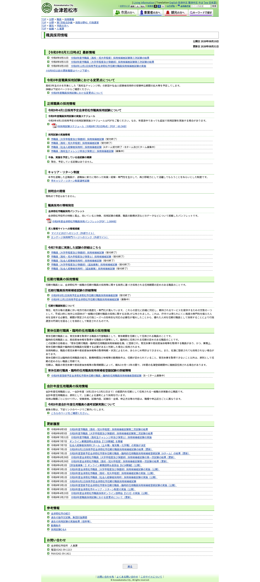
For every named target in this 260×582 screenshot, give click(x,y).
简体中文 (183, 2)
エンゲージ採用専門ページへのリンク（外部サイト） (80, 237)
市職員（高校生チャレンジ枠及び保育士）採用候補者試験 (82, 151)
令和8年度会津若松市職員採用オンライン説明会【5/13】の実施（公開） (110, 493)
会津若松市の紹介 (60, 513)
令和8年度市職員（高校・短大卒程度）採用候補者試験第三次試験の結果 (110, 57)
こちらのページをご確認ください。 (70, 413)
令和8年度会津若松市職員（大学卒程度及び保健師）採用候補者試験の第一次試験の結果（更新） (123, 457)
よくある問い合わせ (127, 576)
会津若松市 (67, 8)
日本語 (212, 2)
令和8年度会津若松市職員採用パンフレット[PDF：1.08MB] (84, 221)
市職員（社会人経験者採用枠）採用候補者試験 (76, 147)
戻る (130, 566)
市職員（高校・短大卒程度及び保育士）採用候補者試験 (81, 256)
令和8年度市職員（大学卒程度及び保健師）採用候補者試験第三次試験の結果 (112, 62)
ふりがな (171, 6)
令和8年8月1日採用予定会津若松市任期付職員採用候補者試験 (84, 295)
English (173, 2)
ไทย (206, 2)
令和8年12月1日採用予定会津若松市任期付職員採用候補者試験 (85, 299)
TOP (43, 19)
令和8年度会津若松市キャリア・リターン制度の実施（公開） (103, 489)
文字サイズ (125, 6)
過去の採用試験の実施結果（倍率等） (71, 521)
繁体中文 (193, 2)
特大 (144, 6)
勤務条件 (56, 525)
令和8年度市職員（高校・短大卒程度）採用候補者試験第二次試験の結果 (109, 429)
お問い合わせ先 (105, 576)
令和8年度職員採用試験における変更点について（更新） (101, 497)
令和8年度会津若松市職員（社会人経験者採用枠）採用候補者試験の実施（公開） (114, 477)
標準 (134, 6)
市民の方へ (63, 25)
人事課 (60, 28)
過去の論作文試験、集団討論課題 (69, 517)
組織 (51, 28)
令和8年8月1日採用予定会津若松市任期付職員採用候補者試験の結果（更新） (111, 449)
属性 (51, 25)
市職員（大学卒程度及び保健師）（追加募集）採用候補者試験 (84, 264)
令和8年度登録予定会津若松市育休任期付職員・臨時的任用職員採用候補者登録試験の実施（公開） (123, 485)
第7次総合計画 (65, 22)
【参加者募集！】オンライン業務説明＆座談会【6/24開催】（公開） (106, 465)
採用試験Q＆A (58, 529)
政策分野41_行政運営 (87, 22)
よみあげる (185, 6)
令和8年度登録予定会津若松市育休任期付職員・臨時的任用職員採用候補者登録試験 (96, 375)
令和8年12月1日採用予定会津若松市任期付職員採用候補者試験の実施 (108, 66)
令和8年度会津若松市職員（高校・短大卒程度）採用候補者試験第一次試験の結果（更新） (120, 461)
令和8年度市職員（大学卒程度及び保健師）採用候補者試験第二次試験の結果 (111, 433)
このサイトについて (151, 576)
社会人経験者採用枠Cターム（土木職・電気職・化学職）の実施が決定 (108, 445)
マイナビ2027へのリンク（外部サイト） (73, 233)
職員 (59, 19)
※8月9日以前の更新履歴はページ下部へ (67, 70)
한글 (200, 2)
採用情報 (69, 19)
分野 (51, 19)
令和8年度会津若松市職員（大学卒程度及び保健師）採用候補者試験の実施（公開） (115, 469)
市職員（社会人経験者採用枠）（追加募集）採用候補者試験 (83, 268)
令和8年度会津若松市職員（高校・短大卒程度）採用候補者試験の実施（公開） (112, 473)
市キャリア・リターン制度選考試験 (70, 180)
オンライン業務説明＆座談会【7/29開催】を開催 (96, 441)
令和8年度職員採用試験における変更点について (77, 92)
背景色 (150, 6)
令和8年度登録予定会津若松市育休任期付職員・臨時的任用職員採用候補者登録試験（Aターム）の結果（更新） (130, 453)
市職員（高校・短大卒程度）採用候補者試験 (75, 143)
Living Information (143, 2)
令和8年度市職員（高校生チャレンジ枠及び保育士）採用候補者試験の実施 (111, 437)
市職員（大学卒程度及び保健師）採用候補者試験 (77, 139)
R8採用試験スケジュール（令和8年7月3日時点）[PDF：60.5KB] (91, 126)
